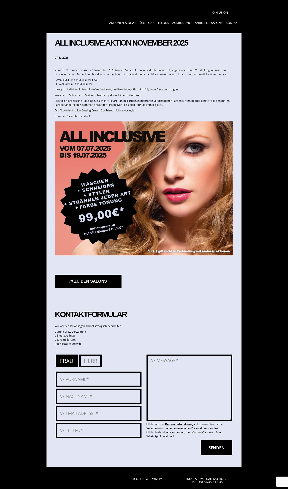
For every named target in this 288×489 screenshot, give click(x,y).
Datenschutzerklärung (179, 424)
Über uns (147, 23)
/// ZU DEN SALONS (88, 281)
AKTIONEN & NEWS (122, 23)
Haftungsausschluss (207, 481)
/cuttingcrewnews (148, 479)
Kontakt (232, 23)
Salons (216, 23)
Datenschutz (216, 478)
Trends (163, 23)
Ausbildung (181, 23)
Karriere (201, 23)
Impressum (194, 478)
